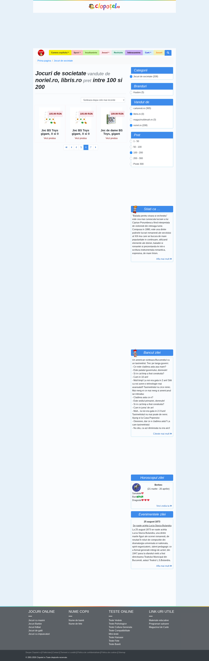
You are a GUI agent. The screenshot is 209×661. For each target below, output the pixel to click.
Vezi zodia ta (163, 506)
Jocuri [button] (105, 52)
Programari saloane (159, 624)
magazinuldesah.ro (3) (144, 119)
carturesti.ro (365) (142, 108)
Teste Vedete (115, 620)
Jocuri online (41, 611)
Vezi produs (50, 138)
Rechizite (118, 52)
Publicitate (46, 652)
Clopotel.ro (104, 7)
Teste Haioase (116, 637)
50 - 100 (137, 147)
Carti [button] (147, 52)
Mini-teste (114, 634)
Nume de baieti (76, 620)
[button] (168, 53)
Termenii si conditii (68, 652)
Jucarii (159, 52)
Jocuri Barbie (35, 624)
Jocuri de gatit (35, 630)
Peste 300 (138, 164)
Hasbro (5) (138, 92)
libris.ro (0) (138, 114)
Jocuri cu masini (36, 620)
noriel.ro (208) (140, 125)
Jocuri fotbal (34, 627)
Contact (56, 652)
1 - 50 (136, 141)
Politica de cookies (109, 652)
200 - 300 (138, 158)
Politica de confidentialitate (88, 652)
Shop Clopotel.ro (41, 52)
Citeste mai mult (161, 434)
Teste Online (121, 611)
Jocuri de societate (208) (145, 76)
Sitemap (121, 652)
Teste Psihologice (118, 624)
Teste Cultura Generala (120, 627)
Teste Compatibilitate (119, 630)
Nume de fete (75, 624)
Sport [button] (76, 52)
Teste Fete (114, 641)
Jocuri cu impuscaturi (39, 634)
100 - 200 (138, 152)
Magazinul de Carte (159, 627)
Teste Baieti (115, 644)
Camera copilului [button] (59, 52)
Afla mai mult (163, 259)
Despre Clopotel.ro (33, 652)
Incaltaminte (91, 52)
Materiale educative (159, 620)
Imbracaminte (133, 52)
